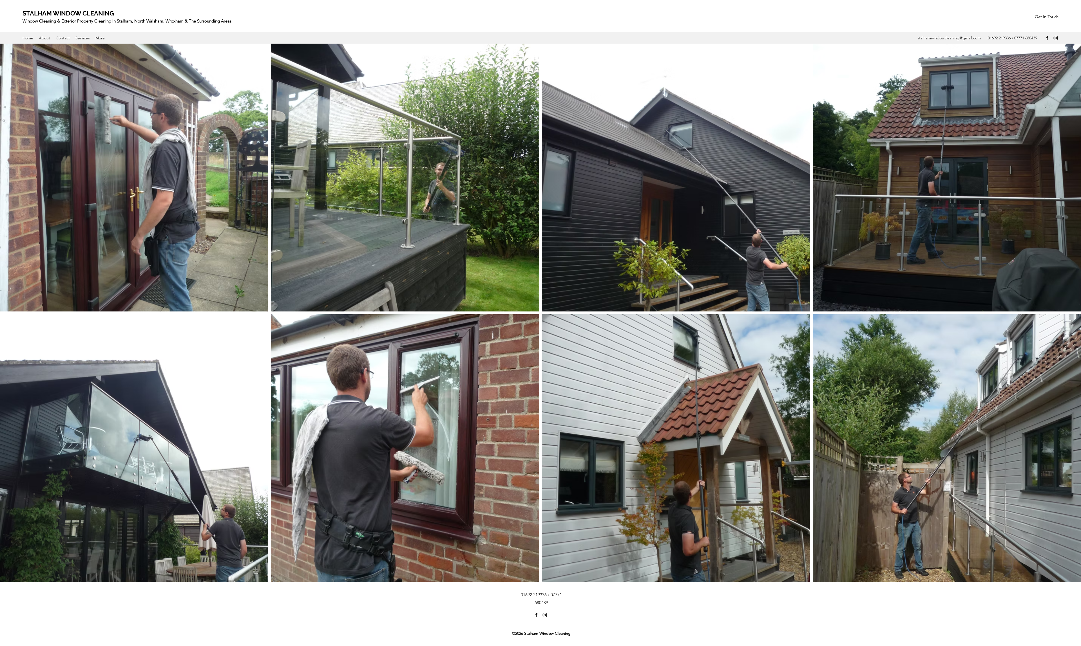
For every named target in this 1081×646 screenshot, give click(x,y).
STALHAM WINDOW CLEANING (68, 13)
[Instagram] (1055, 38)
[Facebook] (1047, 38)
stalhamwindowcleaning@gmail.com (949, 38)
